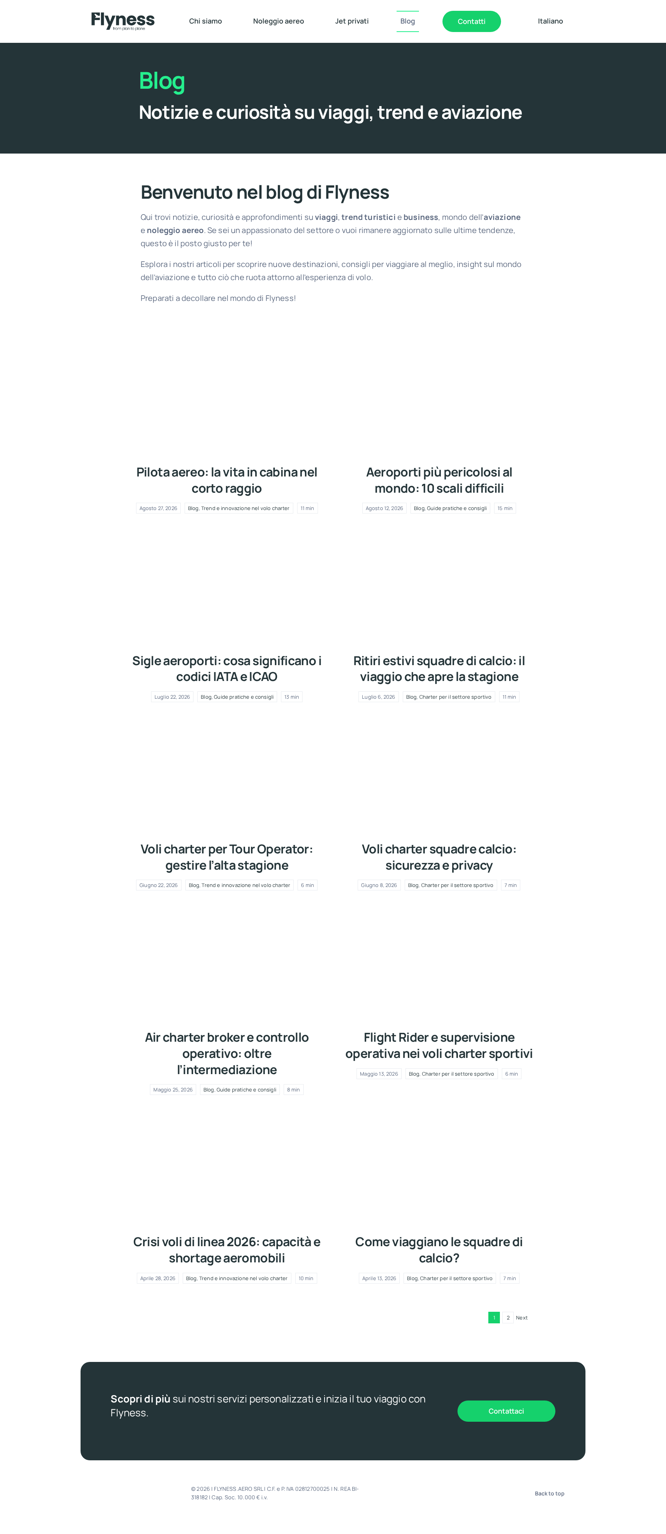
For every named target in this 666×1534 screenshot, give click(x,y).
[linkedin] (434, 1493)
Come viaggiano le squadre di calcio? (439, 1249)
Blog (193, 508)
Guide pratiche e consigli (457, 508)
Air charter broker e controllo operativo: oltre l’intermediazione (227, 1053)
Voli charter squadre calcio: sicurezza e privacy (439, 856)
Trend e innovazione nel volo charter (245, 508)
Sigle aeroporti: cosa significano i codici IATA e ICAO (226, 668)
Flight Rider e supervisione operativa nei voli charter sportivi (439, 1045)
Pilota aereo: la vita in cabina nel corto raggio (227, 480)
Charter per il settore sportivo (455, 696)
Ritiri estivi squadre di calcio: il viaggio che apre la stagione (439, 668)
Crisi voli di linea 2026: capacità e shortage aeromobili (227, 1249)
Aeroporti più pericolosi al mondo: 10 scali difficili (439, 480)
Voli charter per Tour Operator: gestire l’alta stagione (227, 856)
